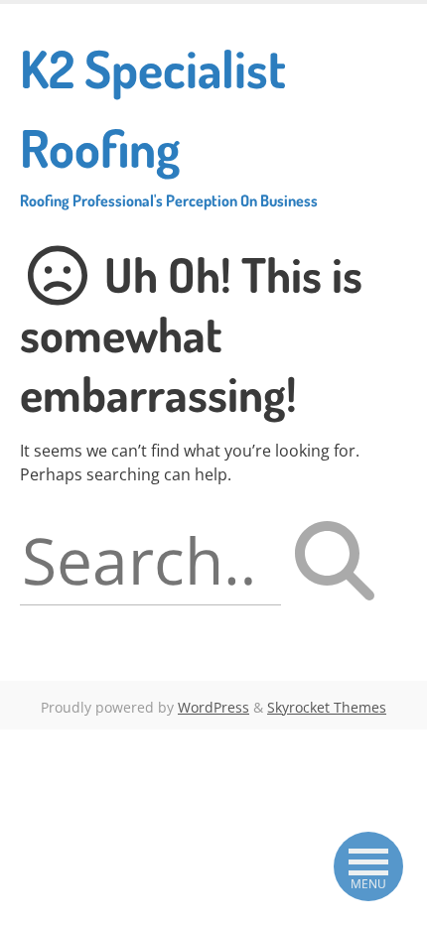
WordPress (213, 707)
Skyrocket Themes (326, 707)
